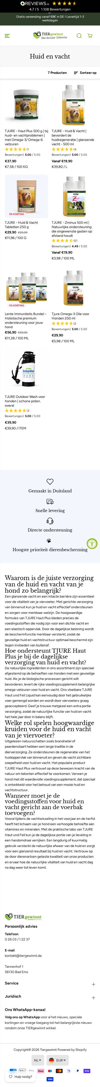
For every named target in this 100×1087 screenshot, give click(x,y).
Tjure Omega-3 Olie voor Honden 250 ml (70, 316)
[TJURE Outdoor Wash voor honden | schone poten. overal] (26, 370)
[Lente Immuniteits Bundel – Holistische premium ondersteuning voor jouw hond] (26, 287)
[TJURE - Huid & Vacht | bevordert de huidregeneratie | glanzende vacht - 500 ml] (73, 105)
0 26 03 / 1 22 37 (17, 939)
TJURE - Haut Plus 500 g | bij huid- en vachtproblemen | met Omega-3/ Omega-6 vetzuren (26, 137)
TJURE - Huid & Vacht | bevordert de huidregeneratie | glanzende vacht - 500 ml (73, 137)
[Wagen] (89, 35)
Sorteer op (87, 73)
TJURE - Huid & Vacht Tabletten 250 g (21, 225)
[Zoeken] (79, 35)
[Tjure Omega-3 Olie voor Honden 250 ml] (73, 287)
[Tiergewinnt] (50, 36)
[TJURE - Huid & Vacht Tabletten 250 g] (26, 196)
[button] (8, 36)
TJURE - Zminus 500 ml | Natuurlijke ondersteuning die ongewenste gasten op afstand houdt (72, 229)
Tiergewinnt (48, 1050)
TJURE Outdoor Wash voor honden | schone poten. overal (25, 401)
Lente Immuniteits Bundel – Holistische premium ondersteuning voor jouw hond (26, 320)
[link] (50, 917)
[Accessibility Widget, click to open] (92, 543)
